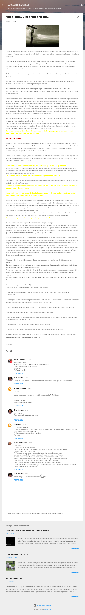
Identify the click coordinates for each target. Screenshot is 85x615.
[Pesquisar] (82, 5)
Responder (18, 373)
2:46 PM (25, 474)
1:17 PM (25, 377)
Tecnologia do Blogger (44, 605)
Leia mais (75, 548)
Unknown (17, 424)
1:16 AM (29, 388)
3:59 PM (24, 424)
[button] (78, 17)
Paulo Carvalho (19, 359)
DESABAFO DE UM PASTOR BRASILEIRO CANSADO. (27, 530)
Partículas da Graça (18, 5)
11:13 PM (28, 359)
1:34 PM (29, 442)
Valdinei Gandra (20, 388)
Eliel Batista (18, 378)
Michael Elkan (47, 609)
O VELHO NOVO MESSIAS (17, 554)
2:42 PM (25, 410)
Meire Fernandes (20, 442)
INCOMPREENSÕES (14, 579)
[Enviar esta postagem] (11, 352)
